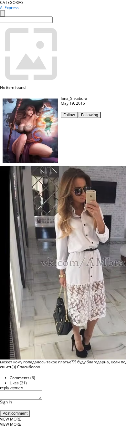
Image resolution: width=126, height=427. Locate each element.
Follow (69, 115)
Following (89, 115)
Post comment (15, 413)
